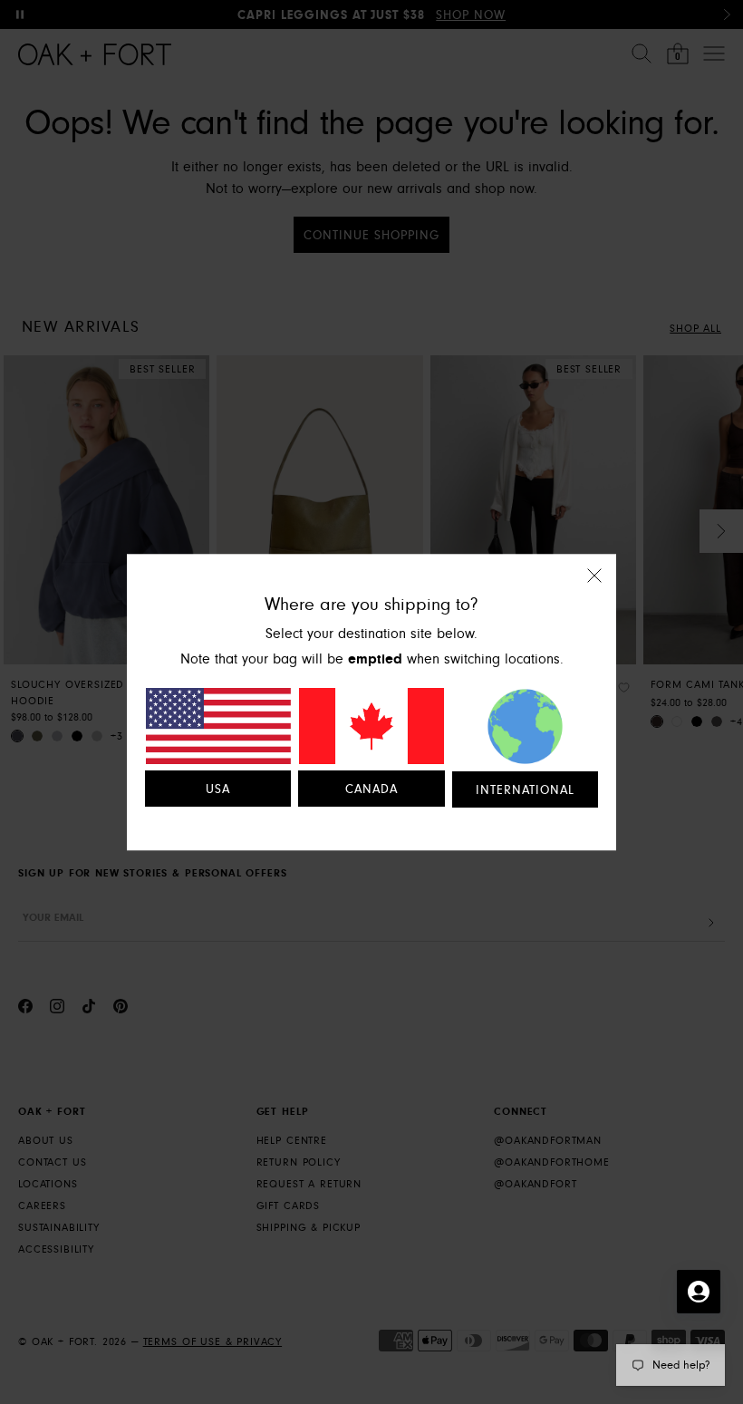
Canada (371, 789)
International (525, 790)
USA (218, 789)
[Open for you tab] (698, 1291)
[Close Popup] (594, 588)
